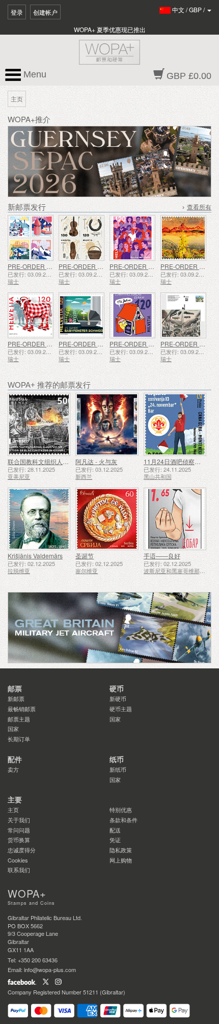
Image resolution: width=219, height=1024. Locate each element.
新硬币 (118, 698)
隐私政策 (121, 850)
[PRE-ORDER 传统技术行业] (81, 238)
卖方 (13, 769)
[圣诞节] (106, 519)
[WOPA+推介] (109, 627)
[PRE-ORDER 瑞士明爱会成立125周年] (132, 238)
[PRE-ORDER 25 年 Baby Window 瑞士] (81, 315)
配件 (15, 760)
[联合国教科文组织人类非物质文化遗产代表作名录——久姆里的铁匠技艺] (39, 424)
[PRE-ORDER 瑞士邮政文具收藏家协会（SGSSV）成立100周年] (183, 315)
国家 (13, 728)
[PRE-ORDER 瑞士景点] (30, 238)
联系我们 (19, 870)
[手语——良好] (175, 519)
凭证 (115, 840)
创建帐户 (45, 12)
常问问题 (19, 830)
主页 (13, 809)
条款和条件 (124, 820)
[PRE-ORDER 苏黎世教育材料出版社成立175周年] (132, 315)
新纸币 (118, 769)
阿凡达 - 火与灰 (96, 461)
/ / (189, 9)
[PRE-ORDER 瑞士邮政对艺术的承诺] (183, 238)
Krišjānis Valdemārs (35, 555)
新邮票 (16, 698)
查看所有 (199, 207)
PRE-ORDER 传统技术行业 (96, 266)
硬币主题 (121, 709)
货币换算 (19, 840)
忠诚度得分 (22, 850)
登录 (17, 12)
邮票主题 (19, 719)
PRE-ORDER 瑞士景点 (39, 266)
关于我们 (19, 820)
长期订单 (19, 739)
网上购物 (121, 860)
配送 (115, 830)
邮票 (15, 689)
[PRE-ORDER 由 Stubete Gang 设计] (30, 315)
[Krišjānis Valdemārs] (39, 519)
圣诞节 (84, 555)
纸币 (117, 760)
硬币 (117, 689)
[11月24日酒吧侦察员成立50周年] (175, 424)
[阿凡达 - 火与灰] (106, 424)
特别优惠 (121, 809)
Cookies (18, 860)
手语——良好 (162, 555)
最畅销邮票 (22, 709)
